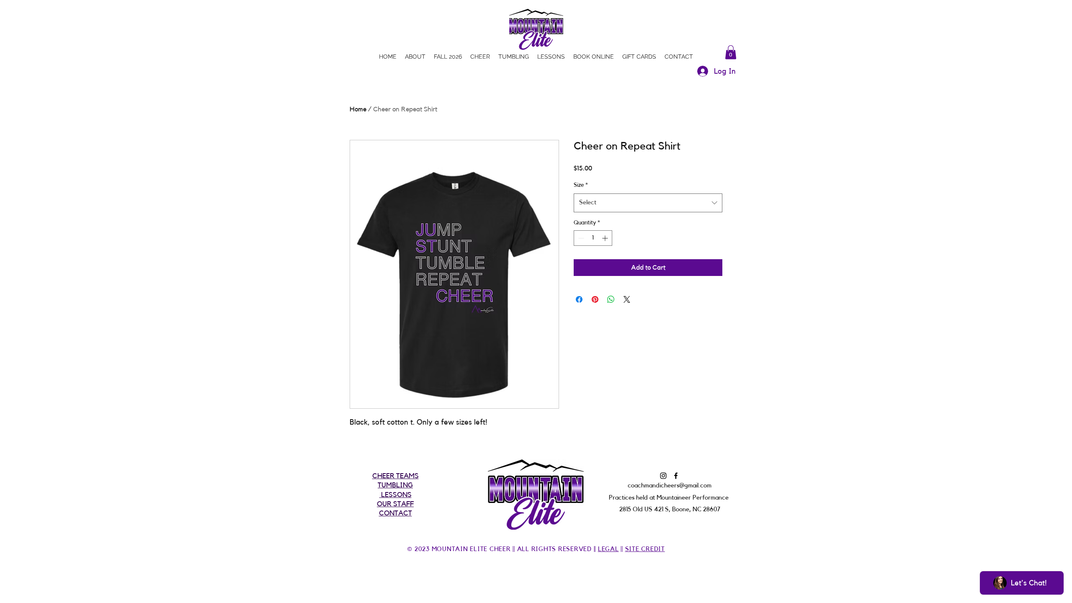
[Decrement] (580, 238)
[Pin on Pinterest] (595, 299)
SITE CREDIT (645, 549)
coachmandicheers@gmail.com (669, 485)
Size (581, 185)
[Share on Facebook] (579, 299)
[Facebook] (676, 476)
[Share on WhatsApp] (611, 299)
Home (358, 109)
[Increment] (605, 238)
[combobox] (648, 202)
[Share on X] (627, 299)
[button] (731, 52)
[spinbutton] (592, 238)
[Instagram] (663, 476)
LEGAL (608, 549)
